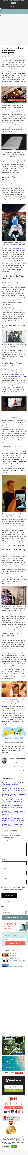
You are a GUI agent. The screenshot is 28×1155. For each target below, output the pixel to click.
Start (13, 3)
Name (3, 859)
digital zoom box (20, 283)
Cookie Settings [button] (6, 1146)
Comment (4, 841)
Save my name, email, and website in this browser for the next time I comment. (14, 888)
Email (3, 869)
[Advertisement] (14, 29)
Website (3, 878)
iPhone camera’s (21, 300)
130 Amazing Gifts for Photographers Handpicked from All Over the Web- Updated (19, 960)
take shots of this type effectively (13, 248)
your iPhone (21, 71)
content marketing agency (17, 770)
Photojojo (4, 706)
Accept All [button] (14, 1146)
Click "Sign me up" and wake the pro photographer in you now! (12, 934)
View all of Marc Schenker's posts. (18, 773)
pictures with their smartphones (11, 186)
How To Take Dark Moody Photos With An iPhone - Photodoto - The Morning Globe (14, 812)
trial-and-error (5, 464)
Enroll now (21, 748)
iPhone (12, 60)
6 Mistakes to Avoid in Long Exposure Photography (17, 965)
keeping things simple (19, 376)
